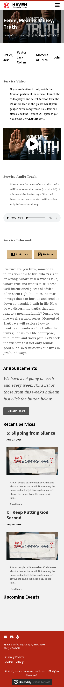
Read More (16, 504)
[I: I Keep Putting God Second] (32, 545)
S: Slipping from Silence (30, 433)
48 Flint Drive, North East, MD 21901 (24, 644)
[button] (32, 144)
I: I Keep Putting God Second (27, 515)
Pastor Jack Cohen (21, 57)
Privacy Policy (13, 657)
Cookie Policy (13, 662)
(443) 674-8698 (11, 648)
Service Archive (19, 35)
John (57, 57)
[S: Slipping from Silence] (32, 461)
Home (6, 35)
